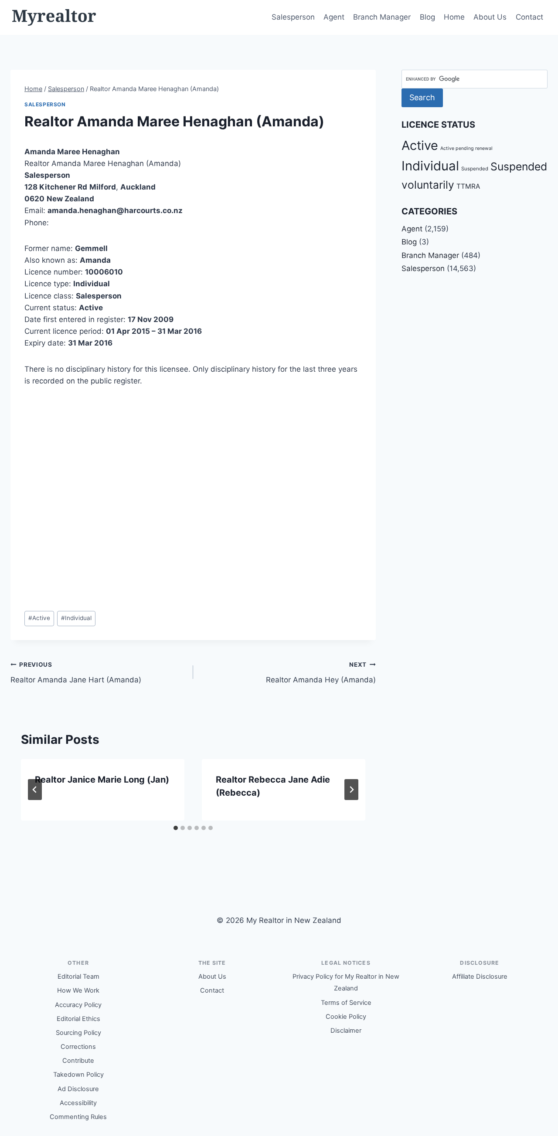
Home (454, 17)
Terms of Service (346, 1003)
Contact (529, 17)
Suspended (474, 169)
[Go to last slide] (35, 789)
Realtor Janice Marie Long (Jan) (102, 779)
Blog (427, 17)
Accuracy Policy (78, 1005)
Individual (76, 617)
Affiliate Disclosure (479, 976)
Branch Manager (382, 17)
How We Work (78, 990)
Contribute (78, 1061)
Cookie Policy (346, 1017)
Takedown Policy (78, 1074)
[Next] (351, 789)
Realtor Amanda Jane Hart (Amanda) (75, 672)
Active (39, 617)
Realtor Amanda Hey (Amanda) (321, 672)
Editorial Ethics (78, 1019)
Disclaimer (345, 1030)
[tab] (176, 828)
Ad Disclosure (78, 1089)
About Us (490, 17)
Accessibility (78, 1103)
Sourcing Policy (78, 1033)
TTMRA (468, 186)
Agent (333, 17)
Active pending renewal (466, 148)
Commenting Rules (78, 1117)
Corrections (78, 1047)
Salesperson (293, 17)
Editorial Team (78, 976)
